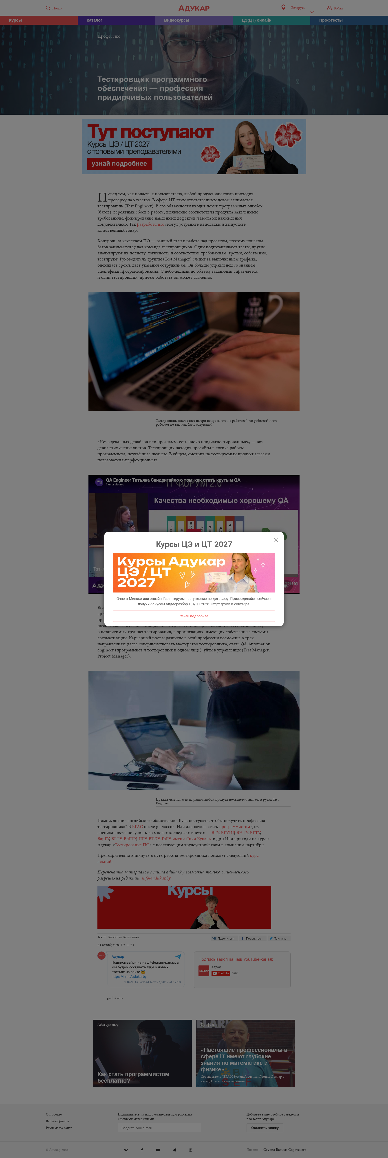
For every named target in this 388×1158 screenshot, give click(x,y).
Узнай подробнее (194, 615)
